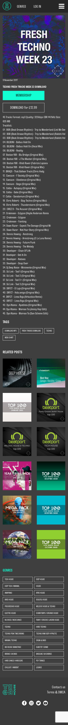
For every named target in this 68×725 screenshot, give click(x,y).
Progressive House (12, 606)
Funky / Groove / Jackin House (47, 620)
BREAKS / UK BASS (11, 654)
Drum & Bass (41, 640)
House (38, 586)
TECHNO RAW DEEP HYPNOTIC (46, 634)
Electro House (10, 613)
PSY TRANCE (40, 661)
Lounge (39, 667)
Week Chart (9, 337)
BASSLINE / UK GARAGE (44, 654)
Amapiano (8, 593)
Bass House (9, 600)
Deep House (40, 579)
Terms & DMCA (56, 692)
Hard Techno (41, 627)
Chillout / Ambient (12, 667)
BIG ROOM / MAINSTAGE (13, 647)
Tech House (9, 579)
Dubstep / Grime (42, 647)
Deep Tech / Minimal (12, 586)
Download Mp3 (11, 331)
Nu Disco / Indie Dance (13, 620)
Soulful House (41, 600)
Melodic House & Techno (45, 606)
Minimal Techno (11, 640)
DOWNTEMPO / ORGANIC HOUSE (47, 613)
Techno (49, 331)
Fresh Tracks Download (31, 331)
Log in (37, 6)
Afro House (40, 593)
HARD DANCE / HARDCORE (14, 661)
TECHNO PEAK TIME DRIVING (14, 634)
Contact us (58, 687)
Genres (21, 6)
